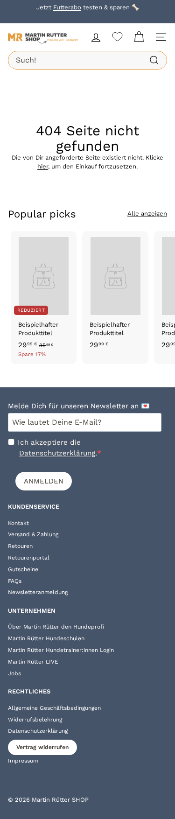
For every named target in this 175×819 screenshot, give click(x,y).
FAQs (14, 581)
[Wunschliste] (117, 36)
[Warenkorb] (139, 37)
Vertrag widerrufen (42, 747)
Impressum (23, 760)
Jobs (14, 673)
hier (42, 166)
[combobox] (87, 60)
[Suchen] (154, 60)
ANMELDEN (43, 481)
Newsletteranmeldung (38, 592)
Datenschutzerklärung (57, 453)
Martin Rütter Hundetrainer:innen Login (61, 650)
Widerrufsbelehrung (35, 719)
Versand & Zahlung (33, 534)
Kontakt (18, 523)
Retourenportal (28, 557)
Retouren (20, 546)
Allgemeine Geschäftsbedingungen (54, 708)
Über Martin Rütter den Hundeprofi (56, 626)
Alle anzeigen (147, 213)
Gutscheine (23, 569)
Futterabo (67, 7)
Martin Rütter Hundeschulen (46, 638)
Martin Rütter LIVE (33, 661)
